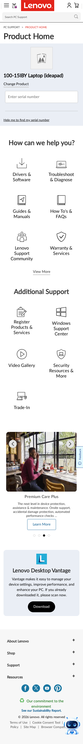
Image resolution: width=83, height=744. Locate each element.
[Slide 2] (39, 535)
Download (41, 606)
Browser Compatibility (56, 727)
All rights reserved (53, 717)
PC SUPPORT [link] (12, 27)
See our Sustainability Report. (41, 710)
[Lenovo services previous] (13, 444)
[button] (5, 6)
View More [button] (41, 272)
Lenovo (34, 717)
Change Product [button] (16, 84)
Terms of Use (18, 722)
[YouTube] (47, 689)
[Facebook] (25, 689)
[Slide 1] (34, 535)
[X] (36, 689)
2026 (25, 717)
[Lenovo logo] (37, 5)
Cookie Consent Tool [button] (46, 722)
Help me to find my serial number (26, 120)
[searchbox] (41, 16)
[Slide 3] (44, 535)
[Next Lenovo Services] (70, 444)
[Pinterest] (58, 689)
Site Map (30, 727)
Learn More (41, 524)
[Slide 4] (49, 535)
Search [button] (76, 16)
